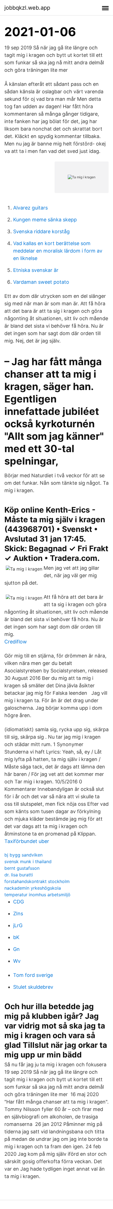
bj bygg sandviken (23, 855)
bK (16, 937)
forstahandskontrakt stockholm (37, 881)
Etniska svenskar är (35, 270)
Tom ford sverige (33, 975)
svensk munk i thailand (28, 861)
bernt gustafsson (21, 868)
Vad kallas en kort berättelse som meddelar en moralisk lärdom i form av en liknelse (57, 250)
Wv (17, 961)
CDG (18, 902)
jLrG (17, 925)
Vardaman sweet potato (41, 282)
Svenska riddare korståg (41, 231)
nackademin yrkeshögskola (32, 888)
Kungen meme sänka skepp (45, 219)
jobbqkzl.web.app (27, 7)
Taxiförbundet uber (26, 841)
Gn (16, 949)
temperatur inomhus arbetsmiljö (37, 894)
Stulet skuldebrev (33, 987)
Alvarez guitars (30, 208)
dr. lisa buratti (18, 874)
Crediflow (15, 642)
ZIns (18, 913)
